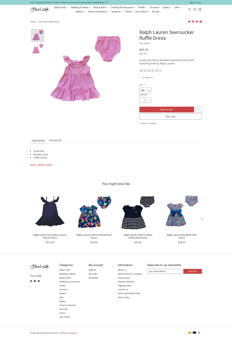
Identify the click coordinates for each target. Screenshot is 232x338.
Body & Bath (65, 277)
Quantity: (143, 94)
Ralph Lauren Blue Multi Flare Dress (182, 236)
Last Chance (64, 316)
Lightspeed (73, 333)
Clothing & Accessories (69, 281)
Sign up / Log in (195, 2)
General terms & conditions (130, 273)
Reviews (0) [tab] (55, 140)
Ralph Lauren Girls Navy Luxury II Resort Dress (50, 236)
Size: (142, 84)
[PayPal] (190, 333)
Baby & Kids (64, 269)
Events (128, 11)
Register (92, 269)
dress (33, 164)
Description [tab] (38, 140)
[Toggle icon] (190, 9)
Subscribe (192, 271)
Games (62, 293)
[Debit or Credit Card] (194, 333)
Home (33, 21)
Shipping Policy (124, 285)
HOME (62, 285)
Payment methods (126, 281)
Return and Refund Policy (129, 293)
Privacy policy (124, 277)
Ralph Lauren (45, 164)
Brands (155, 11)
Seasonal (63, 309)
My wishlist (93, 277)
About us (122, 269)
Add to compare (149, 123)
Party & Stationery (67, 305)
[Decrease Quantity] (142, 100)
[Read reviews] (149, 70)
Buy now (170, 116)
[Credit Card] (198, 333)
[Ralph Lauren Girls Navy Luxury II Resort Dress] (50, 211)
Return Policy (124, 297)
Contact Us (123, 289)
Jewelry (62, 301)
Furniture (154, 7)
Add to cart (166, 109)
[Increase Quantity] (148, 100)
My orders (93, 273)
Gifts (61, 297)
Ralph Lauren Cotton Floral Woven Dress (94, 236)
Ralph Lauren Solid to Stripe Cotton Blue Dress (138, 236)
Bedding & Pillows (67, 273)
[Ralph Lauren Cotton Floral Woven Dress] (94, 211)
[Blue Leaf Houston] (39, 9)
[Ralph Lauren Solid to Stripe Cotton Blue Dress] (138, 211)
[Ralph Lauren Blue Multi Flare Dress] (182, 211)
